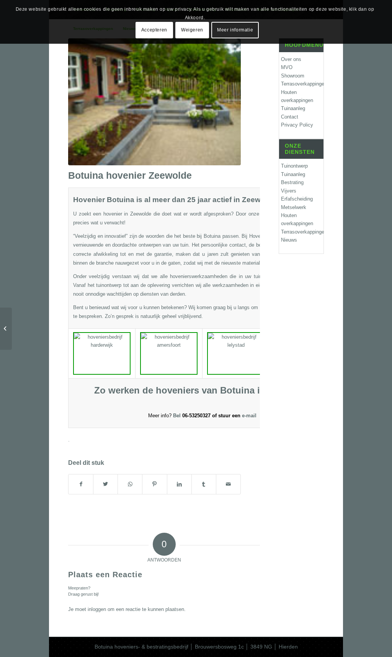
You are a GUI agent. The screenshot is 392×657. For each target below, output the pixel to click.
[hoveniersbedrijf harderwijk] (154, 101)
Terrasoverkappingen (302, 84)
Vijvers (288, 191)
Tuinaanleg (293, 108)
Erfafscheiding (297, 199)
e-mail (249, 415)
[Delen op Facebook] (81, 484)
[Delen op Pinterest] (154, 484)
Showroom (292, 76)
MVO (286, 67)
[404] (6, 329)
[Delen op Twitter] (105, 484)
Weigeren (192, 30)
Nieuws (289, 240)
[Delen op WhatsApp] (130, 484)
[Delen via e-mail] (228, 484)
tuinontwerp (108, 285)
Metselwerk (293, 207)
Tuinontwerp (294, 166)
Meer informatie (235, 30)
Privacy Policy (297, 125)
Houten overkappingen (297, 96)
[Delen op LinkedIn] (179, 484)
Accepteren (154, 30)
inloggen (97, 609)
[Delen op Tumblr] (204, 484)
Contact (289, 117)
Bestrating (292, 182)
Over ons (291, 59)
